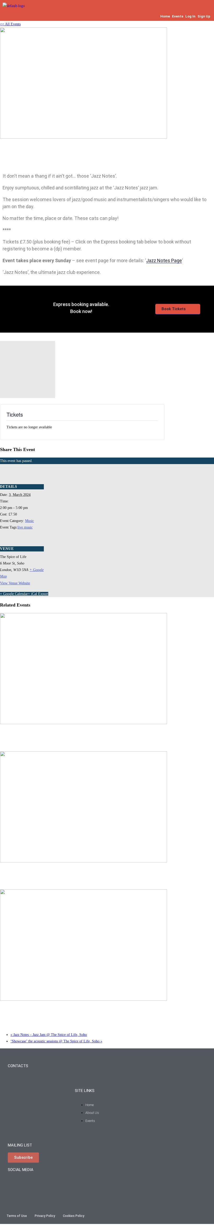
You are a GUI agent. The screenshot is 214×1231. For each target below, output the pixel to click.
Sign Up (204, 16)
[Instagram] (14, 1183)
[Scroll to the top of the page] (1, 1227)
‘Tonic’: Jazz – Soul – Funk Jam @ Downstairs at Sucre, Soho (59, 1012)
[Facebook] (29, 1183)
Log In (190, 16)
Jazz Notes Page (164, 260)
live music (25, 527)
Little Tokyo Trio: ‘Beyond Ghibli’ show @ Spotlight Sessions (58, 873)
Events (177, 16)
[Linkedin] (60, 1183)
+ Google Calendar (14, 594)
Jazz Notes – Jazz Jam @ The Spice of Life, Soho (47, 735)
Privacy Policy (45, 1216)
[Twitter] (45, 1183)
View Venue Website (15, 583)
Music (29, 521)
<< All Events (10, 24)
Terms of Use (17, 1216)
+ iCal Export (38, 594)
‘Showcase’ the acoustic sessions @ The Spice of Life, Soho (56, 1041)
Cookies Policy (73, 1216)
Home (165, 16)
